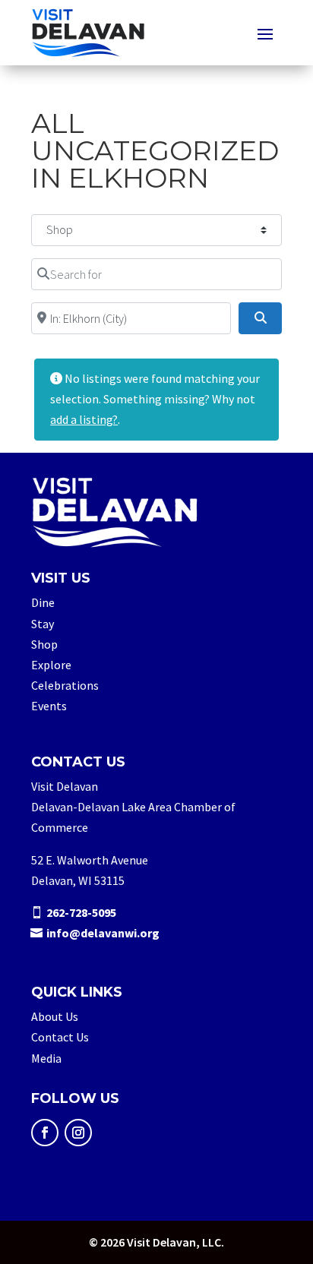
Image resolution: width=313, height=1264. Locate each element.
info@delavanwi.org (103, 932)
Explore (51, 664)
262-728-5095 (81, 912)
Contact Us (60, 1036)
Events (49, 705)
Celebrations (65, 685)
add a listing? (84, 419)
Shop (44, 644)
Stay (42, 623)
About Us (54, 1016)
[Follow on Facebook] (44, 1132)
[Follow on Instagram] (78, 1132)
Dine (43, 602)
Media (46, 1058)
